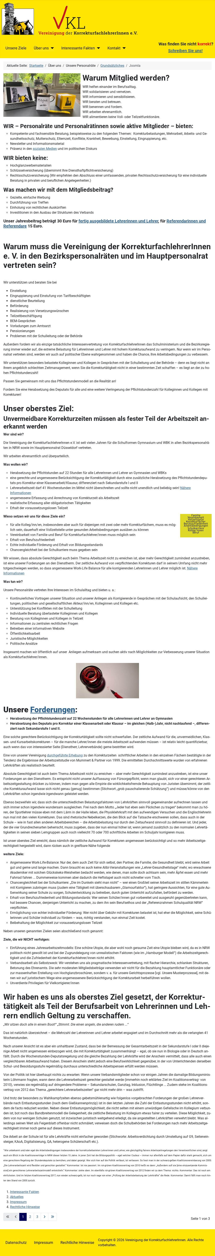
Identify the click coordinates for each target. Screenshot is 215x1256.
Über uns (41, 48)
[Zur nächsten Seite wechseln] (44, 1217)
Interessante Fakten (78, 48)
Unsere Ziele (15, 48)
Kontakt (114, 48)
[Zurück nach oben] (208, 1248)
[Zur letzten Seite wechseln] (52, 1217)
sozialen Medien (45, 149)
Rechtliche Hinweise (25, 1207)
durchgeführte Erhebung (65, 755)
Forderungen (52, 709)
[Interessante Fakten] (97, 48)
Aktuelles (17, 1197)
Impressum (18, 1202)
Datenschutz (16, 1243)
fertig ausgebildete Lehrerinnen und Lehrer (118, 220)
